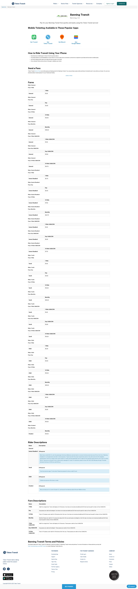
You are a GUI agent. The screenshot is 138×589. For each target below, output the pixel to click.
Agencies (4, 7)
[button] (56, 3)
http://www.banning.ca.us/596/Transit (37, 546)
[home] (19, 4)
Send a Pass (37, 71)
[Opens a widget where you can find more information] (132, 586)
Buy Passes (69, 586)
